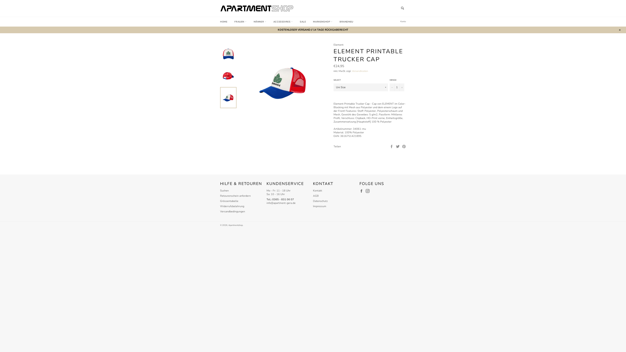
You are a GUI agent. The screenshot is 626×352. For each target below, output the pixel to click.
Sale (303, 21)
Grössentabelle (229, 201)
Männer (259, 21)
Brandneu (346, 21)
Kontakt (317, 190)
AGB (316, 196)
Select (337, 80)
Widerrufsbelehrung (232, 206)
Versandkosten (360, 71)
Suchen (224, 190)
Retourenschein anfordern (235, 196)
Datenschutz (320, 201)
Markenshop (322, 21)
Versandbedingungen (232, 211)
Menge (393, 80)
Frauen (239, 21)
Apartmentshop (235, 225)
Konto (403, 21)
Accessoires (282, 21)
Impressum (319, 206)
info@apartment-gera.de (281, 203)
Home (223, 21)
